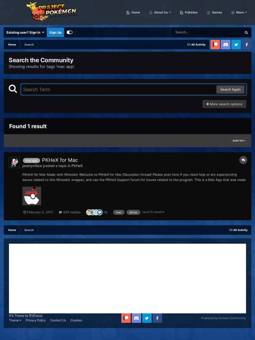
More (240, 12)
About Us (160, 12)
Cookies (76, 320)
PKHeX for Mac (60, 160)
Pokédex (191, 12)
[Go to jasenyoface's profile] (14, 162)
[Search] (246, 32)
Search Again (230, 89)
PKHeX (77, 166)
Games (216, 12)
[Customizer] (69, 32)
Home (135, 12)
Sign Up (55, 32)
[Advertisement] (127, 278)
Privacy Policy (36, 320)
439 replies (71, 212)
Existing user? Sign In (24, 32)
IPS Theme (16, 315)
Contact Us (58, 320)
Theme (14, 320)
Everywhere (226, 32)
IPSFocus (35, 315)
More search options (225, 104)
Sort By (238, 140)
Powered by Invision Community (223, 318)
